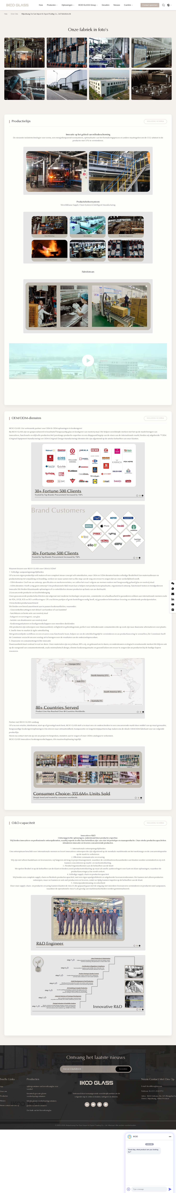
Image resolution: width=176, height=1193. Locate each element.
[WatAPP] (172, 588)
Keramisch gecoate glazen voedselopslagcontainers (36, 1095)
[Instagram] (172, 609)
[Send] (170, 1189)
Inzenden (123, 1069)
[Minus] (170, 1136)
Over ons (3, 1091)
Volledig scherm (155, 121)
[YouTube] (93, 1104)
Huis (41, 5)
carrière (127, 5)
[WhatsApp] (105, 1104)
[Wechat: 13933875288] (172, 583)
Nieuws (117, 5)
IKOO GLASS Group (87, 5)
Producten (51, 5)
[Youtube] (172, 604)
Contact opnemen (149, 5)
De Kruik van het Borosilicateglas (39, 1110)
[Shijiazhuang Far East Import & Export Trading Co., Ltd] (17, 5)
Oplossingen (67, 5)
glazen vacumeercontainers (37, 1106)
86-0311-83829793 (156, 1091)
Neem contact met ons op (9, 1106)
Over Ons (14, 14)
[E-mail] (172, 594)
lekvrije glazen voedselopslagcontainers (42, 1101)
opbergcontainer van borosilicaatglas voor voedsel (42, 1088)
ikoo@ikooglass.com (154, 1086)
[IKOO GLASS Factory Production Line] (88, 361)
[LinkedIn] (172, 599)
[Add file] (128, 1189)
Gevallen (105, 5)
